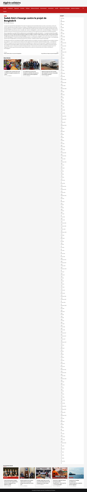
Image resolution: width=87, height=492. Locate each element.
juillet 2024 (62, 94)
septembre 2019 (63, 268)
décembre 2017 (63, 332)
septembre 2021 (63, 195)
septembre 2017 (63, 342)
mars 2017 (62, 360)
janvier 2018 (63, 329)
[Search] (83, 8)
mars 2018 (62, 323)
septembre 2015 (63, 415)
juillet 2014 (62, 448)
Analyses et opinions (75, 8)
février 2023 (63, 146)
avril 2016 (62, 393)
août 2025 (62, 55)
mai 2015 (62, 427)
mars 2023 (62, 143)
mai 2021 (62, 207)
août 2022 (62, 164)
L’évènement (10, 8)
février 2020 (63, 253)
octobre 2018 (63, 302)
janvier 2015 (63, 439)
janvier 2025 (63, 76)
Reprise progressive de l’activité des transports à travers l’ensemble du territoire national (50, 73)
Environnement (43, 8)
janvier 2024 (63, 113)
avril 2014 (62, 458)
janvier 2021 (63, 219)
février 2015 (63, 436)
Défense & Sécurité (35, 8)
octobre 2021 (63, 192)
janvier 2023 (63, 149)
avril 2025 (62, 67)
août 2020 (62, 235)
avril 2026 (62, 30)
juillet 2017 (62, 348)
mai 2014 (62, 455)
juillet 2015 (62, 421)
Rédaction (12, 22)
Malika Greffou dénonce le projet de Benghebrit (12, 53)
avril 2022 (62, 177)
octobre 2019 (63, 265)
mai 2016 (62, 390)
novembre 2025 (63, 45)
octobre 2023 (63, 122)
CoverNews (47, 490)
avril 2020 (62, 247)
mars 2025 (62, 70)
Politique (28, 8)
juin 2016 (62, 387)
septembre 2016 (63, 378)
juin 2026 (62, 24)
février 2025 (63, 73)
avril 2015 (62, 430)
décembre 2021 (63, 186)
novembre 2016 (63, 372)
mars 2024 (62, 106)
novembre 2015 (63, 409)
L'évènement (6, 477)
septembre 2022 (63, 161)
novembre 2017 (63, 335)
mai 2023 (62, 137)
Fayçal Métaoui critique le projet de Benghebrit (49, 53)
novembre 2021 (63, 189)
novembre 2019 (63, 262)
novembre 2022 (63, 155)
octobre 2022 (63, 158)
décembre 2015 (63, 406)
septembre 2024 (63, 88)
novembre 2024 (63, 82)
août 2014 (62, 445)
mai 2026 (62, 27)
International (51, 8)
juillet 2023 (62, 131)
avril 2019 (62, 284)
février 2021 (63, 216)
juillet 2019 (62, 274)
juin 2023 (62, 134)
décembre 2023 (63, 116)
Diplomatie (16, 8)
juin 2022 (62, 171)
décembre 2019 (63, 259)
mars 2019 (62, 287)
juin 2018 (62, 314)
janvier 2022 (63, 183)
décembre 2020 (63, 222)
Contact (5, 11)
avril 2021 (62, 210)
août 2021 (62, 198)
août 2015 (62, 418)
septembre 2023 (63, 125)
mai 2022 (62, 174)
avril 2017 (62, 357)
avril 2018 (62, 320)
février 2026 (63, 36)
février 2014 (63, 461)
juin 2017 (62, 351)
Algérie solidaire (12, 2)
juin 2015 (62, 424)
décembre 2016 (63, 369)
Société (56, 8)
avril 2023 (62, 140)
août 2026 (62, 18)
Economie (22, 8)
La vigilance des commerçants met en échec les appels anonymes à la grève (12, 73)
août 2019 (62, 271)
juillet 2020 (62, 238)
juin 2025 (62, 61)
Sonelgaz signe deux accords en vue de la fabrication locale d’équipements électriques (43, 482)
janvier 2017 (63, 366)
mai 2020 (62, 244)
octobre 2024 (63, 85)
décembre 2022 (63, 152)
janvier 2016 (63, 403)
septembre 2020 (63, 232)
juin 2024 (62, 97)
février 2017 (63, 363)
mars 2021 (62, 213)
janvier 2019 (63, 293)
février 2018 (63, 326)
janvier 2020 (63, 256)
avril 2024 (62, 103)
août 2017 (62, 345)
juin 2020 (62, 241)
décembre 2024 (63, 79)
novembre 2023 (63, 119)
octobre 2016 (63, 375)
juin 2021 (62, 204)
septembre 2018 (63, 305)
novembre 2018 (63, 299)
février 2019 (63, 290)
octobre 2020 (63, 229)
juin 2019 (62, 277)
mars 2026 (62, 33)
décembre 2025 (63, 42)
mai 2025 (62, 64)
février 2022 (63, 180)
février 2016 (63, 400)
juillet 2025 (62, 58)
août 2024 (62, 91)
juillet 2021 (62, 201)
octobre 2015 (63, 412)
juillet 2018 (62, 311)
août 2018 (62, 308)
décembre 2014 (63, 442)
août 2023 (62, 128)
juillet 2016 (62, 384)
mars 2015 (62, 433)
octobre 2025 (63, 48)
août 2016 (62, 381)
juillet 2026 (62, 21)
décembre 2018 (63, 296)
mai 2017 (62, 354)
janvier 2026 (63, 39)
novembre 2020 (63, 226)
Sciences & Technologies (65, 8)
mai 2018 (62, 317)
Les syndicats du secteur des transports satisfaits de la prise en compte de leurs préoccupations (30, 73)
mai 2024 (62, 100)
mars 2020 (62, 250)
